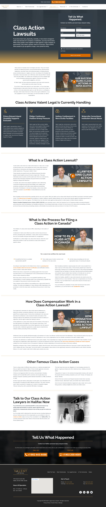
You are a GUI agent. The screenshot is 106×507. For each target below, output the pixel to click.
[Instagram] (88, 492)
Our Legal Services (41, 6)
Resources (62, 6)
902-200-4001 (89, 482)
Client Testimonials (29, 6)
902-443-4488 (68, 482)
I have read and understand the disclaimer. (73, 48)
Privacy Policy (47, 502)
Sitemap (60, 502)
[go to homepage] (5, 6)
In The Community (73, 6)
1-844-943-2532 (70, 483)
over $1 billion (27, 189)
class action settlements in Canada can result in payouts (76, 341)
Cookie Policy (54, 502)
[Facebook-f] (80, 492)
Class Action (53, 6)
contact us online (17, 416)
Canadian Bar (77, 286)
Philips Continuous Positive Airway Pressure (39, 117)
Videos (90, 472)
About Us (19, 6)
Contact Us (85, 6)
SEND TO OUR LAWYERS (76, 55)
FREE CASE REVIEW (45, 2)
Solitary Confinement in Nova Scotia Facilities (65, 117)
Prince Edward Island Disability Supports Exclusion (12, 118)
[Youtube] (91, 492)
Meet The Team (51, 472)
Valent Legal (6, 126)
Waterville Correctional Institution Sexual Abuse (92, 117)
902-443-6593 (89, 483)
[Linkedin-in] (84, 492)
